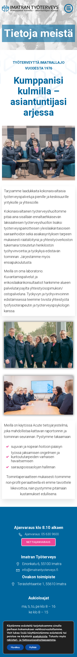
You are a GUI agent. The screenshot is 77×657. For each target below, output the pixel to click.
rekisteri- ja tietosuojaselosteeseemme (31, 640)
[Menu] (68, 8)
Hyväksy (15, 647)
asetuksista (40, 636)
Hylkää (32, 647)
